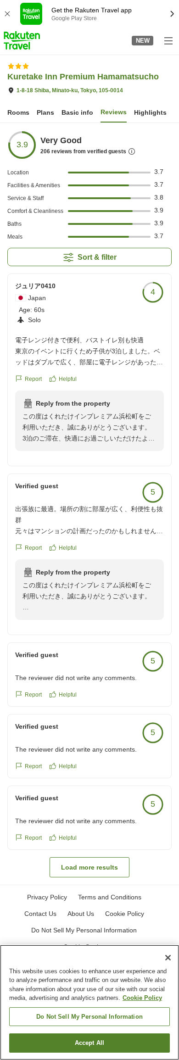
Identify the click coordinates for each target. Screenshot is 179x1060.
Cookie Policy (142, 997)
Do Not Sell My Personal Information (89, 1016)
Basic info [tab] (77, 112)
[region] (89, 1002)
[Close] (168, 958)
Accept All (89, 1042)
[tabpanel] (89, 504)
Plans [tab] (45, 112)
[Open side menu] (168, 40)
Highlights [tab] (150, 112)
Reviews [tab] (114, 112)
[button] (22, 40)
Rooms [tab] (18, 112)
